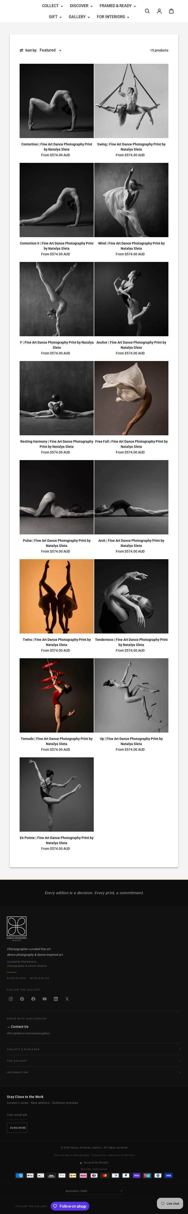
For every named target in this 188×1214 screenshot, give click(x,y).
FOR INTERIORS (111, 16)
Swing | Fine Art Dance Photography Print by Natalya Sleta (131, 146)
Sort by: (31, 50)
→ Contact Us (17, 1027)
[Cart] (171, 11)
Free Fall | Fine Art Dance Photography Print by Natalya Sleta (131, 444)
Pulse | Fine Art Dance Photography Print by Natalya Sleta (57, 543)
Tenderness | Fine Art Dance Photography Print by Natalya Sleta (131, 642)
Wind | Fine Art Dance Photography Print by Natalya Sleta (131, 245)
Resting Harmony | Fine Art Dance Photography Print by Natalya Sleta (56, 444)
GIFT (54, 16)
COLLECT (51, 5)
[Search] (147, 11)
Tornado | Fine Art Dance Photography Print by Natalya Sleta (57, 741)
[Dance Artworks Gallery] (94, 929)
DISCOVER (79, 5)
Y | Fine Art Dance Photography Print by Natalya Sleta (57, 344)
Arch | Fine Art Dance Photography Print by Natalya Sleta (131, 543)
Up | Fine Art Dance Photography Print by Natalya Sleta (131, 741)
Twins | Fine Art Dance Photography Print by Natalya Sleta (57, 642)
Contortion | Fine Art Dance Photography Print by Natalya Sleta (56, 146)
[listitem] (11, 999)
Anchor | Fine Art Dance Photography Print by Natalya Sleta (131, 344)
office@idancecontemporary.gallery (28, 1033)
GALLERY (78, 16)
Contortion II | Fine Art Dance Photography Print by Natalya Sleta (57, 245)
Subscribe (18, 1127)
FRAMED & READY (116, 5)
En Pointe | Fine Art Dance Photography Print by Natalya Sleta (57, 840)
